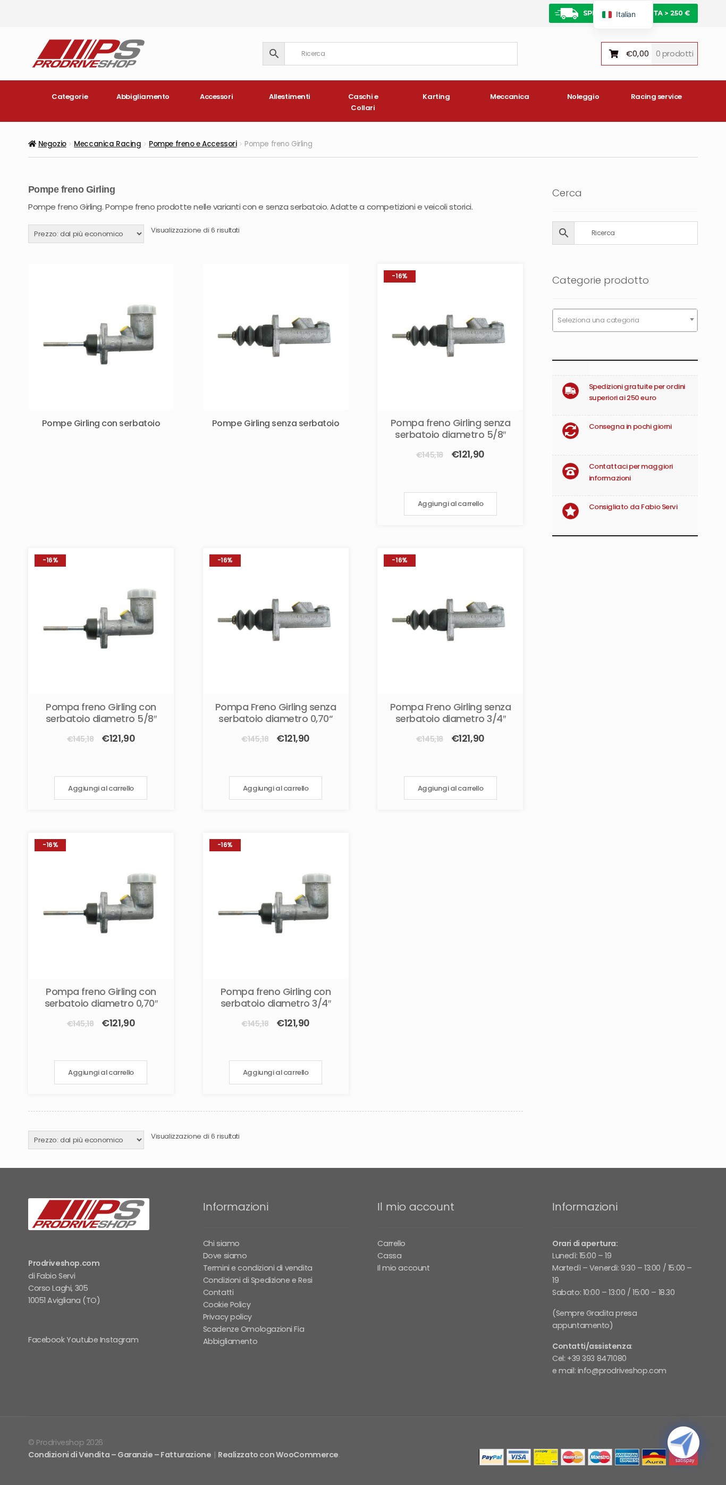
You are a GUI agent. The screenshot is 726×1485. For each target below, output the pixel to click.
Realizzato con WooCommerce (278, 1454)
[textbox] (625, 320)
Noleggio (583, 97)
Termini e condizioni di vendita (258, 1268)
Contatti (218, 1292)
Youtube (82, 1339)
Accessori (216, 97)
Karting (436, 97)
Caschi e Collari (363, 102)
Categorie (70, 97)
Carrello (391, 1243)
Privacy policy (227, 1317)
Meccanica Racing (107, 144)
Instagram (119, 1339)
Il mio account (403, 1268)
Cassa (389, 1255)
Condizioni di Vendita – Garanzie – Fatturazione (119, 1454)
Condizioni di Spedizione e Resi (258, 1280)
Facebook (46, 1339)
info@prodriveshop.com (622, 1370)
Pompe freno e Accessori (193, 144)
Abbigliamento (143, 97)
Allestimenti (289, 97)
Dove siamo (225, 1255)
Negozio (52, 144)
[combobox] (625, 320)
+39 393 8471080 (597, 1358)
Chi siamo (221, 1243)
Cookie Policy (227, 1304)
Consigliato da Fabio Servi (633, 507)
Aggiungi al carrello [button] (451, 504)
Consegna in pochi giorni (630, 426)
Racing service (656, 97)
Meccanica (509, 97)
